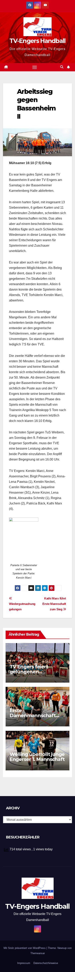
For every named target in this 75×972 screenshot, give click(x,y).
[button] (61, 67)
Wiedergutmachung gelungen (22, 606)
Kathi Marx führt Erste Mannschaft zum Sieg (54, 604)
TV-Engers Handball (37, 41)
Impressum (23, 963)
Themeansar (37, 953)
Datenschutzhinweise (45, 963)
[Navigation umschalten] (34, 67)
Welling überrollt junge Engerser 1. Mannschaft (37, 756)
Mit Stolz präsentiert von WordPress (25, 948)
